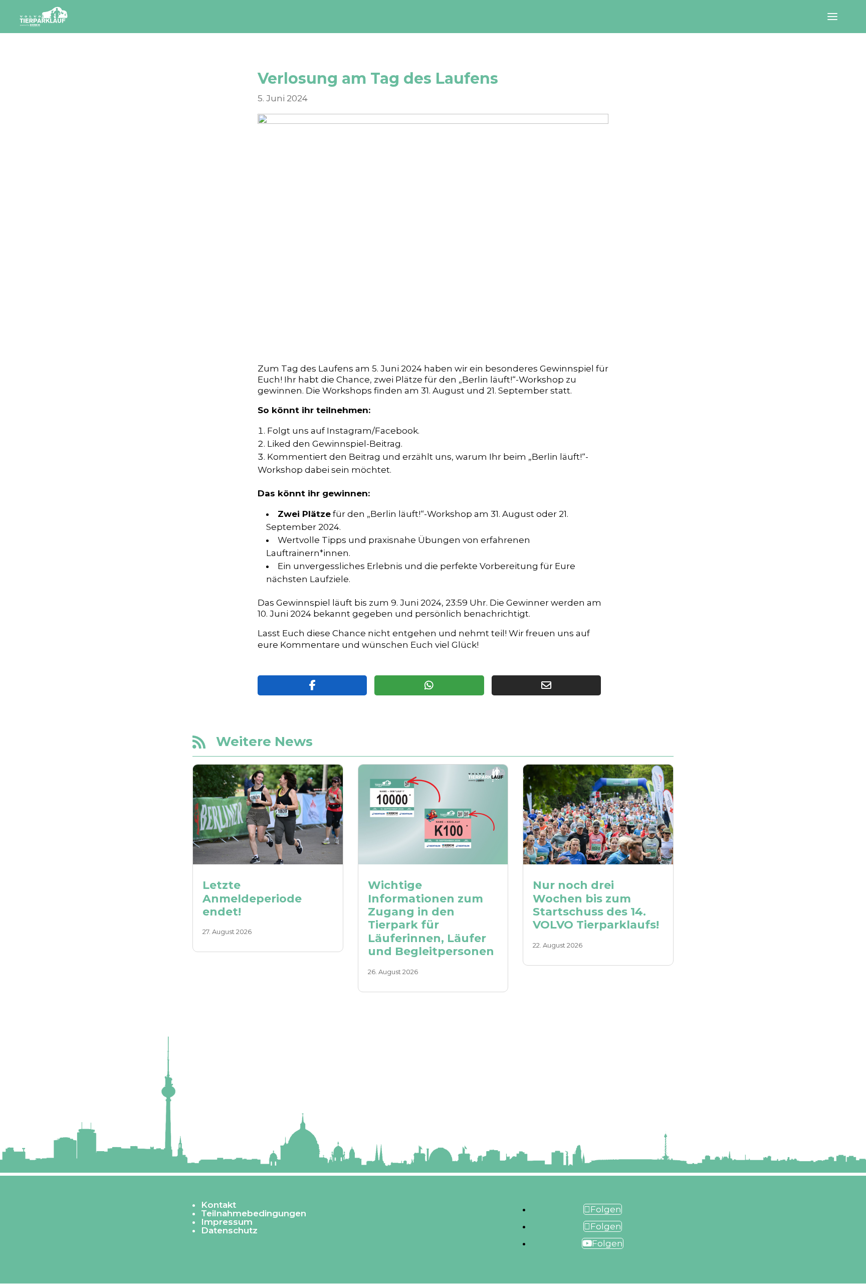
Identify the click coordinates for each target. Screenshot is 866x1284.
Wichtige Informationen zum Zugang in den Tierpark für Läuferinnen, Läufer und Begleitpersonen (431, 918)
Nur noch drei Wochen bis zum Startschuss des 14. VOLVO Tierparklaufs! (596, 905)
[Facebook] (312, 685)
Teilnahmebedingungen (253, 1213)
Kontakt (218, 1205)
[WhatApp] (429, 685)
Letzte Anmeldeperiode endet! (252, 898)
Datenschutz (229, 1230)
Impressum (227, 1222)
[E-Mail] (546, 685)
